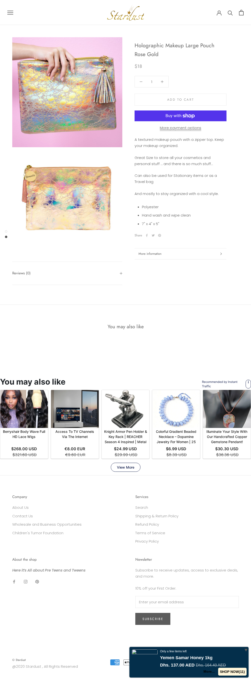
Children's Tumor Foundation (37, 532)
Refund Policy (147, 524)
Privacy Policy (147, 541)
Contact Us (22, 516)
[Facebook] (146, 235)
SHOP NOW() (232, 672)
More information (150, 253)
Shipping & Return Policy (156, 516)
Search (141, 507)
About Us (20, 507)
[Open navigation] (10, 12)
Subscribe (152, 619)
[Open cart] (241, 12)
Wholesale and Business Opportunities (47, 524)
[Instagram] (25, 581)
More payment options (180, 127)
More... (209, 671)
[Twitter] (153, 235)
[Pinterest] (159, 235)
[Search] (230, 12)
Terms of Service (150, 532)
